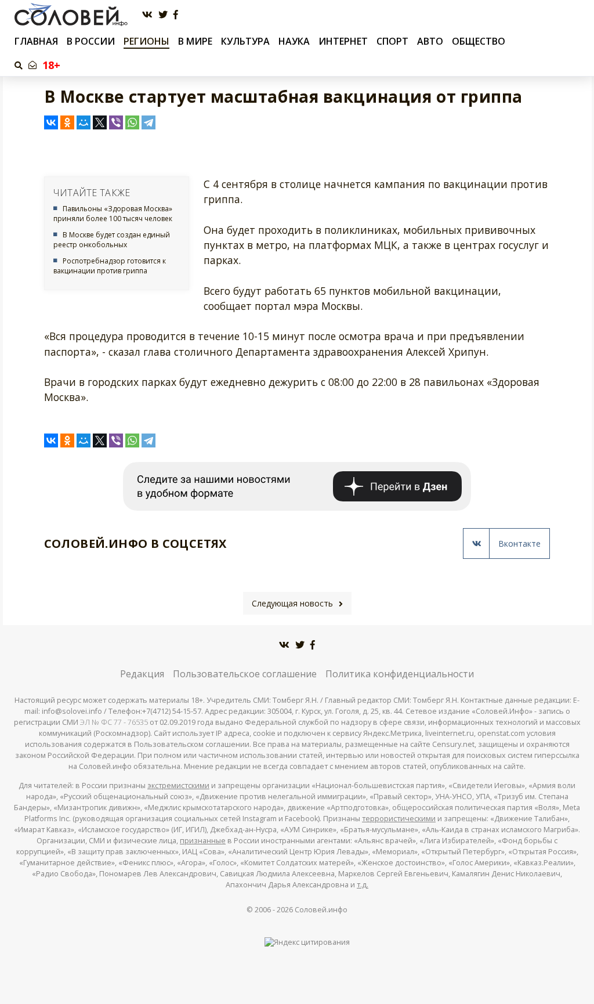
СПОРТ (392, 41)
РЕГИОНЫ (146, 41)
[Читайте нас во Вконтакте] (147, 15)
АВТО (430, 41)
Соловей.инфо (321, 910)
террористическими (399, 819)
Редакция (142, 673)
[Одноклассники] (67, 122)
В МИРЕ (195, 41)
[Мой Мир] (83, 122)
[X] (100, 122)
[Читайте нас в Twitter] (163, 15)
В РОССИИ (91, 41)
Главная (36, 41)
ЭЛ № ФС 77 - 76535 (114, 722)
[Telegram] (148, 122)
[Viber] (116, 122)
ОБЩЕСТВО (478, 41)
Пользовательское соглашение (245, 673)
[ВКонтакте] (51, 122)
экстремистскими (178, 785)
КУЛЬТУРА (245, 41)
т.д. (362, 885)
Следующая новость (292, 603)
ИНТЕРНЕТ (343, 41)
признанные (203, 841)
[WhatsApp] (132, 122)
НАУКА (294, 41)
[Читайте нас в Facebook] (175, 15)
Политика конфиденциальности (399, 673)
